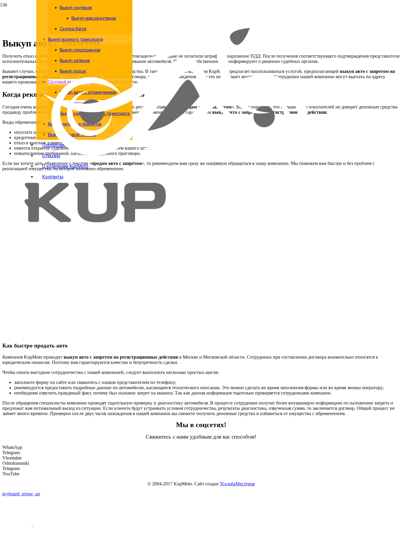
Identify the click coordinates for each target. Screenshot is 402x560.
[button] (21, 493)
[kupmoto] (175, 220)
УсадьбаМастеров (237, 483)
